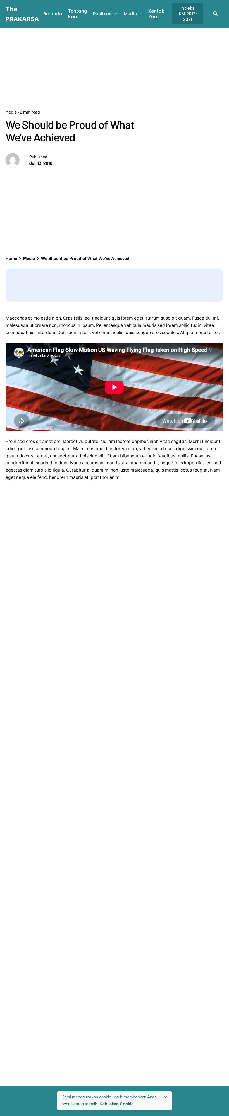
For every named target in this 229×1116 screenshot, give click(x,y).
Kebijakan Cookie (116, 1104)
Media (11, 111)
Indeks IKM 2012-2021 (188, 13)
